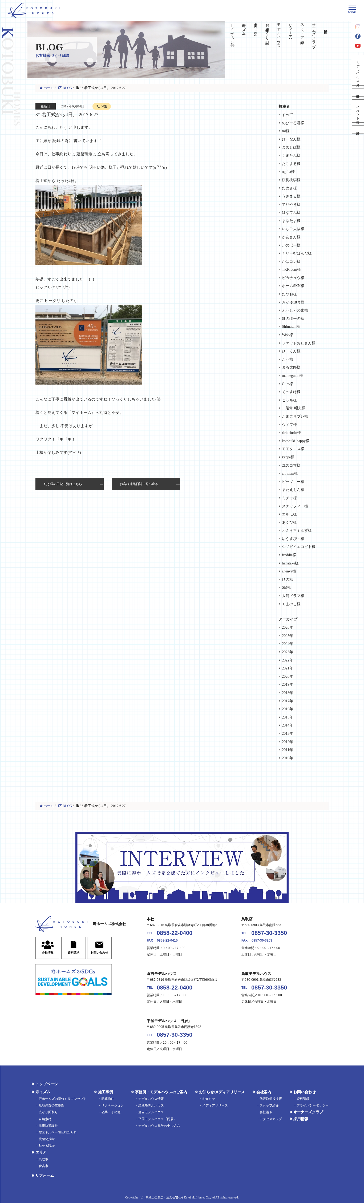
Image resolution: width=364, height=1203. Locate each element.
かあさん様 (291, 237)
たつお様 (289, 294)
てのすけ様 (291, 392)
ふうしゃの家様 (295, 310)
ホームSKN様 (293, 286)
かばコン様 (291, 262)
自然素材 (45, 1119)
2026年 (287, 627)
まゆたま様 (291, 221)
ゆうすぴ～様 (293, 539)
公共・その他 (110, 1112)
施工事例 (105, 1092)
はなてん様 (291, 213)
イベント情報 (358, 111)
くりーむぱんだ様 (297, 253)
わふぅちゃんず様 (297, 530)
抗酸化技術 (47, 1139)
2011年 (287, 750)
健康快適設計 (48, 1126)
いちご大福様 (293, 229)
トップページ (232, 31)
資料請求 (358, 130)
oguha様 (288, 172)
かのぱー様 (291, 245)
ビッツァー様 (293, 482)
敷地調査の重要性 (51, 1105)
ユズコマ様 (291, 465)
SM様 (286, 588)
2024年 (287, 644)
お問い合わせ (304, 1092)
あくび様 (289, 522)
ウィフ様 (289, 425)
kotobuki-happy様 (295, 441)
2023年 (287, 652)
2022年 (287, 660)
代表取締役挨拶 (271, 1099)
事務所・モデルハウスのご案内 (161, 1092)
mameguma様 (292, 376)
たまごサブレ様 (295, 416)
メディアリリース (215, 1105)
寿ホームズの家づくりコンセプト (63, 1099)
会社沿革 (266, 1112)
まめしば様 (291, 147)
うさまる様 (291, 196)
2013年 (287, 734)
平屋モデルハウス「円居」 (157, 1119)
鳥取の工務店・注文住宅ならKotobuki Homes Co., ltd (180, 1197)
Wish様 (287, 335)
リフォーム (291, 29)
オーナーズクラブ (314, 33)
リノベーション (112, 1105)
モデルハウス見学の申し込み (159, 1126)
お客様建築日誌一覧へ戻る (139, 484)
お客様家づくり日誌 (267, 29)
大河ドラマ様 (293, 596)
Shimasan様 (291, 327)
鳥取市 (43, 1159)
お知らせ (208, 1099)
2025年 (287, 636)
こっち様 (289, 400)
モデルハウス (279, 33)
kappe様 (288, 457)
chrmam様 (290, 473)
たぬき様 (289, 188)
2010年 (287, 758)
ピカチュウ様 (293, 278)
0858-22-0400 (174, 933)
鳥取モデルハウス (151, 1105)
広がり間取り (48, 1112)
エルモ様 (289, 514)
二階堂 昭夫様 (293, 408)
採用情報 (300, 1119)
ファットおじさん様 (299, 343)
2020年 (287, 677)
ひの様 (287, 580)
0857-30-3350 (269, 933)
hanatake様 (290, 563)
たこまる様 (291, 164)
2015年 (287, 717)
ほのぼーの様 (293, 319)
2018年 (287, 693)
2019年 (287, 685)
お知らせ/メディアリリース (222, 1092)
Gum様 (287, 384)
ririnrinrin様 (291, 433)
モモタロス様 (293, 449)
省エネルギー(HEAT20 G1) (57, 1132)
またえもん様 (293, 490)
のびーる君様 (293, 123)
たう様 (287, 359)
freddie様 (289, 555)
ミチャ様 (289, 498)
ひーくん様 (291, 351)
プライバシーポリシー (313, 1105)
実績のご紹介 (255, 25)
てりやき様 (291, 205)
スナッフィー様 (295, 506)
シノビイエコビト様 (299, 547)
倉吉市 (43, 1166)
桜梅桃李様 (291, 180)
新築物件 (107, 1099)
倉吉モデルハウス (151, 1112)
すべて (287, 115)
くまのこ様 (291, 604)
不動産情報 (358, 92)
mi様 (286, 131)
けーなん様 (291, 139)
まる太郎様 (291, 367)
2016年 (287, 709)
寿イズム (244, 27)
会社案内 (263, 1092)
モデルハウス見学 (358, 70)
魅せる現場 (47, 1146)
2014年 (287, 725)
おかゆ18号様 (293, 302)
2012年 (287, 742)
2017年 (287, 701)
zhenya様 (289, 571)
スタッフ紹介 (302, 29)
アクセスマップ (271, 1119)
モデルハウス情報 (151, 1099)
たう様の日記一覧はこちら (63, 484)
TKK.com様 (291, 270)
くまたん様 (291, 156)
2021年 (287, 668)
